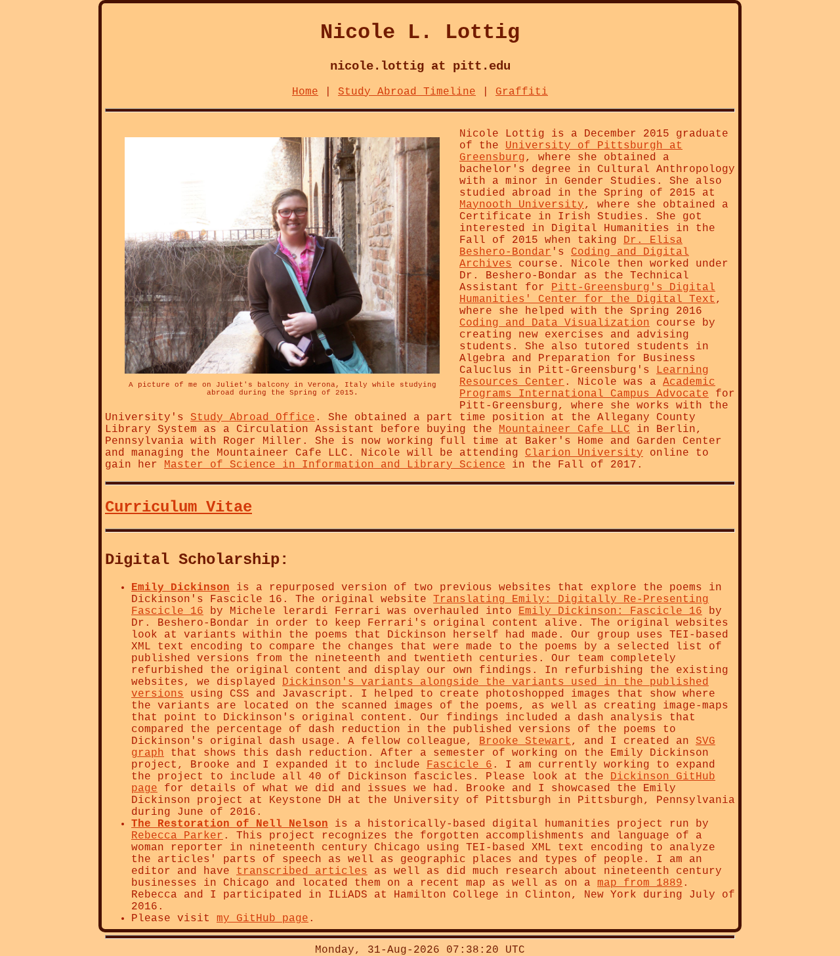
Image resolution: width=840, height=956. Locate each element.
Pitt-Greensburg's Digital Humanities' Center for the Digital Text (587, 293)
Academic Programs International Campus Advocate (587, 388)
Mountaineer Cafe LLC (564, 429)
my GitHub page (262, 918)
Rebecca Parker (177, 836)
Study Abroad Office (252, 418)
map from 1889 (639, 883)
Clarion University (584, 453)
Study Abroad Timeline (407, 92)
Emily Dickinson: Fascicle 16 (610, 611)
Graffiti (521, 92)
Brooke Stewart (525, 741)
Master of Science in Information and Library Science (334, 465)
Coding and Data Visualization (554, 323)
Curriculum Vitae (178, 507)
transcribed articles (302, 871)
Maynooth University (521, 205)
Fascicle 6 (459, 765)
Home (305, 92)
